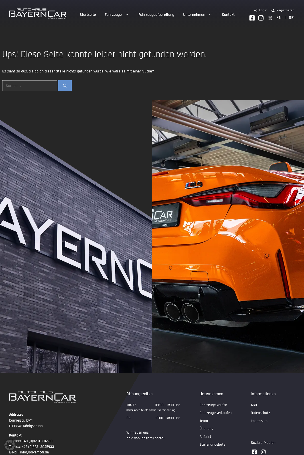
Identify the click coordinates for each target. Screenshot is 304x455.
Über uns (206, 428)
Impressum (259, 420)
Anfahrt (205, 436)
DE (291, 18)
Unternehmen (194, 14)
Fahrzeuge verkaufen (216, 412)
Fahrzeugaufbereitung (156, 14)
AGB (254, 405)
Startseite (88, 14)
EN (279, 18)
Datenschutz (260, 412)
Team (204, 420)
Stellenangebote (212, 444)
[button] (10, 445)
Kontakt (228, 14)
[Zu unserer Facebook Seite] (252, 18)
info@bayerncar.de (34, 452)
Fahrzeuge (113, 14)
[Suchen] (65, 85)
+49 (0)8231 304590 (37, 441)
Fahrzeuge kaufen (213, 405)
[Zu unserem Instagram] (261, 18)
